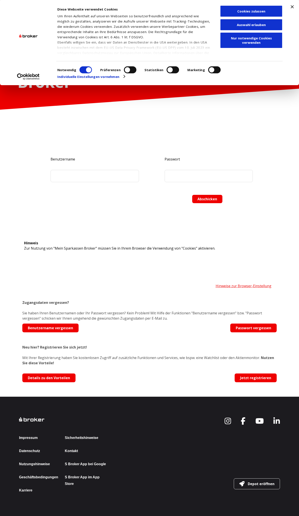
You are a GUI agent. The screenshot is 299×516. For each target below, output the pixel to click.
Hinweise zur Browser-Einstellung (243, 286)
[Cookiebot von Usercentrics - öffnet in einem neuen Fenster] (28, 76)
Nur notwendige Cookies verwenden (251, 40)
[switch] (130, 69)
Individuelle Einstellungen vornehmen (88, 76)
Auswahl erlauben (251, 25)
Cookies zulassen (251, 11)
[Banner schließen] (292, 6)
